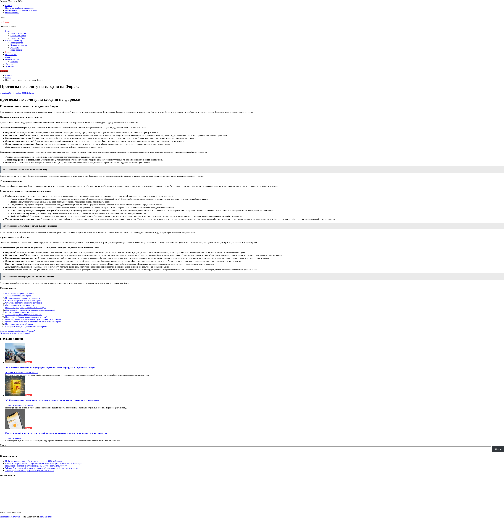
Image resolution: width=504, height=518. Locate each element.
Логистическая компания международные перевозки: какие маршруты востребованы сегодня (50, 367)
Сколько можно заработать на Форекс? (17, 331)
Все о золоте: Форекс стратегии (19, 293)
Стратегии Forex (17, 38)
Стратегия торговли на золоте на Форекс (23, 303)
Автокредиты (16, 43)
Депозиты (14, 47)
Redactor (30, 93)
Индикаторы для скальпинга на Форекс (23, 298)
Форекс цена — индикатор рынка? (20, 312)
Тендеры (9, 64)
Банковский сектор (13, 40)
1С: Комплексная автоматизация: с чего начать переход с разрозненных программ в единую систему (53, 400)
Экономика (10, 66)
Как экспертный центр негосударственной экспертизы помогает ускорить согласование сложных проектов (56, 433)
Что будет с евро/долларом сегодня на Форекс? (26, 326)
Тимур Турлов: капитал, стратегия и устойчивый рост (29, 470)
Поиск (3, 445)
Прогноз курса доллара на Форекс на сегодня (25, 307)
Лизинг (8, 57)
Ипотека (14, 62)
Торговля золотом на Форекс (18, 296)
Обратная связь (12, 13)
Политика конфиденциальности (19, 8)
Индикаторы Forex (18, 33)
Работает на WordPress (10, 517)
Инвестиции (11, 54)
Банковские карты (18, 45)
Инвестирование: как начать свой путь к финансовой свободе (33, 319)
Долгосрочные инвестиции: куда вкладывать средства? (30, 310)
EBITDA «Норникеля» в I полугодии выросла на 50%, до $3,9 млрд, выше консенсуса (43, 463)
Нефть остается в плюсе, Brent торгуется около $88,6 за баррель (33, 461)
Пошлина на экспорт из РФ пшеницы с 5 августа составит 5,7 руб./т (36, 466)
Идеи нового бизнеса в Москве (19, 324)
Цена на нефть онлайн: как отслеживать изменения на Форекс (33, 322)
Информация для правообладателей (21, 10)
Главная (8, 5)
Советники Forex (18, 36)
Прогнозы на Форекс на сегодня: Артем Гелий (26, 317)
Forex (7, 31)
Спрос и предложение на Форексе (20, 305)
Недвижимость (12, 59)
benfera (30, 405)
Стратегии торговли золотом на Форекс (23, 300)
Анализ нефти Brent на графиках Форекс (23, 315)
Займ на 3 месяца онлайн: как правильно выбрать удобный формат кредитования (41, 468)
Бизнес (8, 52)
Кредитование (16, 50)
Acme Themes (46, 517)
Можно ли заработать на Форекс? (15, 333)
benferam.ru (5, 22)
